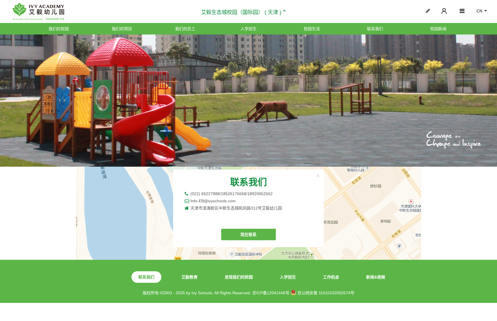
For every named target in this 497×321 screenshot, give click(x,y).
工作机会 (331, 277)
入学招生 (248, 28)
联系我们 (375, 28)
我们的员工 (185, 28)
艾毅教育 (189, 277)
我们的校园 (59, 28)
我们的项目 (122, 28)
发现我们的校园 (239, 277)
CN (479, 11)
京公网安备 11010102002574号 (325, 293)
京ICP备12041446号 (270, 293)
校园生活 (312, 28)
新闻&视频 (375, 277)
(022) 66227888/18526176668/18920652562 (231, 193)
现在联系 (248, 234)
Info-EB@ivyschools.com (213, 201)
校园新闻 (438, 28)
